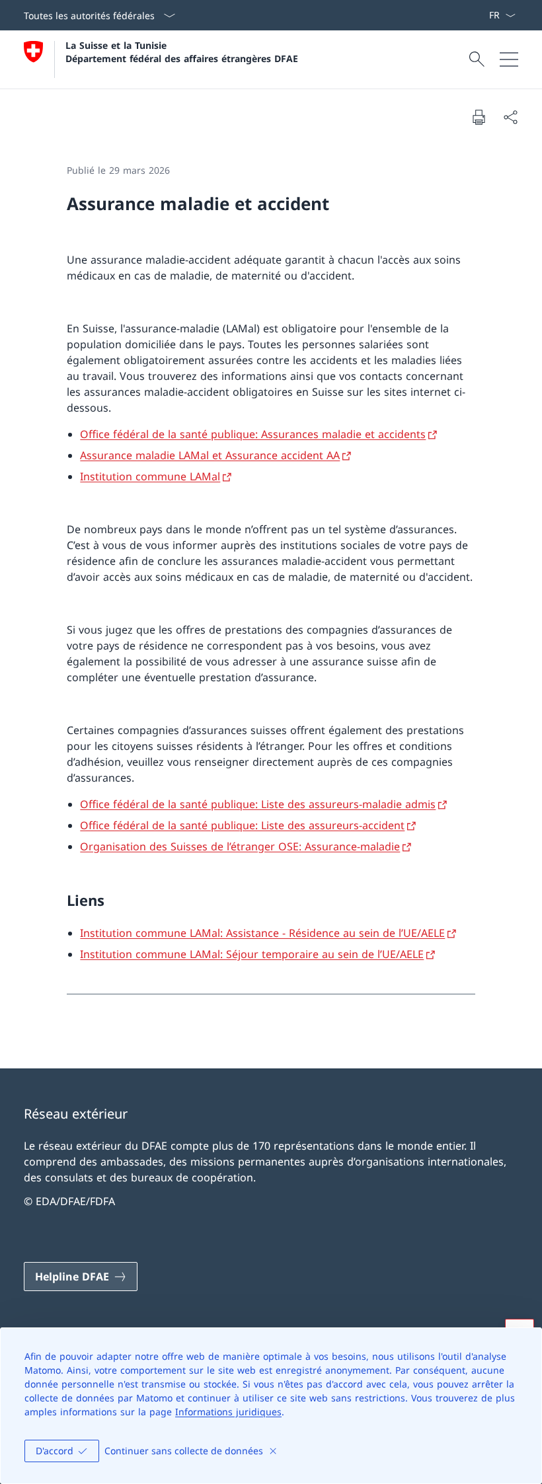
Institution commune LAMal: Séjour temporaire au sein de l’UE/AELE (252, 954)
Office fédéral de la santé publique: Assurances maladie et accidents (253, 434)
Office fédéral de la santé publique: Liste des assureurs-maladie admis (258, 804)
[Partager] (510, 116)
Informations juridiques (228, 1411)
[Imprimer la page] (478, 116)
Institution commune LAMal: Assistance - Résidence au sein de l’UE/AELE (262, 933)
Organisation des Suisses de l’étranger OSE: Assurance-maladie (240, 846)
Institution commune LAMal (150, 476)
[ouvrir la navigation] (509, 59)
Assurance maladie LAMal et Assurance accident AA (210, 455)
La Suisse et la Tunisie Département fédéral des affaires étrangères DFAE (181, 51)
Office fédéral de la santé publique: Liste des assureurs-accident (242, 825)
